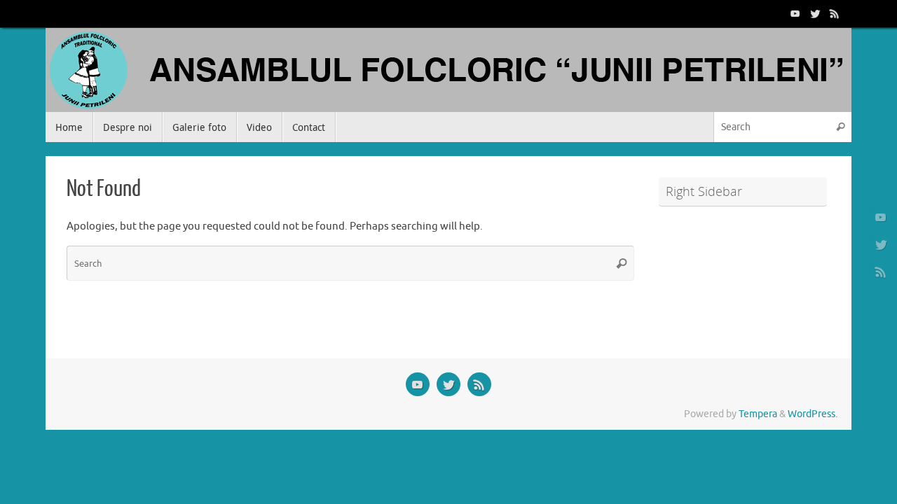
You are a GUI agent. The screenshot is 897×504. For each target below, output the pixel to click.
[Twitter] (815, 13)
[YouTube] (795, 13)
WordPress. (812, 414)
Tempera (758, 414)
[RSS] (834, 13)
